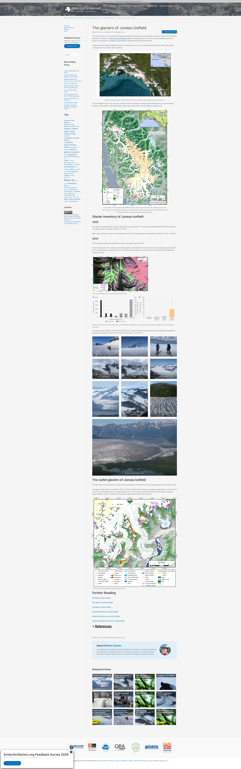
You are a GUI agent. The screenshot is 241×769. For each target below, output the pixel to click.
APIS (73, 126)
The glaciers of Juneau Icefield (102, 602)
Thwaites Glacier (68, 197)
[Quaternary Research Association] (120, 747)
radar (65, 183)
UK (74, 197)
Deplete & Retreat (165, 6)
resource (72, 183)
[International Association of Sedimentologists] (167, 747)
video (77, 197)
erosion (66, 149)
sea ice (66, 189)
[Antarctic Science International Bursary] (151, 747)
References (103, 626)
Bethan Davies (68, 216)
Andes (66, 124)
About (113, 12)
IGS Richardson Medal (70, 102)
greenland (72, 154)
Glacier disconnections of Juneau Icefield (106, 616)
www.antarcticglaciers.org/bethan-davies (140, 654)
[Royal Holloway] (92, 747)
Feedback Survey (72, 46)
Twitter (130, 761)
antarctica (67, 126)
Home (105, 6)
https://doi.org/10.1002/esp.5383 (120, 38)
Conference (67, 136)
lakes (72, 169)
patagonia (67, 175)
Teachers (106, 12)
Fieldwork (73, 149)
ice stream (76, 164)
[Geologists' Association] (136, 747)
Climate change (70, 134)
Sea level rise (73, 189)
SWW (73, 195)
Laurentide (77, 169)
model (66, 173)
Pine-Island (67, 177)
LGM (65, 171)
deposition (73, 147)
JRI (76, 167)
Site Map (66, 26)
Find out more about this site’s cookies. (128, 1)
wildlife (66, 201)
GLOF (65, 155)
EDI (78, 147)
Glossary (66, 29)
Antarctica (112, 6)
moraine (71, 173)
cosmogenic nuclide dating (71, 139)
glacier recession (71, 152)
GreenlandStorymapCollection (72, 157)
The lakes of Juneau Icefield (101, 607)
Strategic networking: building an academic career (70, 106)
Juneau (66, 169)
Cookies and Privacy (141, 761)
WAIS (66, 199)
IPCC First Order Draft (70, 83)
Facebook (124, 761)
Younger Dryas (72, 201)
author (77, 126)
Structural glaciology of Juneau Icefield (105, 611)
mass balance (72, 171)
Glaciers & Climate (124, 6)
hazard (66, 160)
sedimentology (68, 191)
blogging (67, 129)
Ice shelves (68, 164)
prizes (76, 180)
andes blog (72, 124)
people (73, 175)
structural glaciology (69, 193)
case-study (69, 131)
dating (66, 147)
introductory (69, 167)
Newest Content (69, 27)
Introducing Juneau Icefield (101, 598)
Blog (119, 12)
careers (74, 128)
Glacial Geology (152, 6)
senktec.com (163, 761)
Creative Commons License (110, 761)
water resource (74, 199)
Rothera (66, 186)
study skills (67, 195)
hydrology (67, 162)
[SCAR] (105, 747)
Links (65, 31)
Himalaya (72, 160)
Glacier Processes (139, 6)
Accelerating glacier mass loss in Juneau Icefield (108, 621)
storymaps (76, 191)
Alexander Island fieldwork (69, 121)
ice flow (73, 162)
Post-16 (69, 180)
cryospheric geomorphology (70, 143)
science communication (70, 187)
